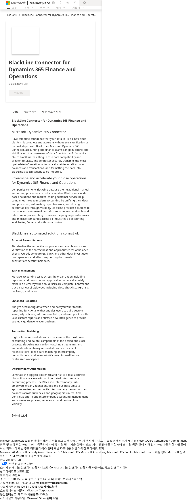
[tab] (17, 111)
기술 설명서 (77, 444)
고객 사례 (69, 440)
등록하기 (42, 444)
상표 (101, 467)
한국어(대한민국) (10, 459)
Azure (41, 452)
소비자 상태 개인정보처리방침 (18, 467)
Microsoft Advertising (93, 452)
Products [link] (11, 15)
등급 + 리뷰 (30, 111)
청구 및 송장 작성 (10, 444)
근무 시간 (82, 440)
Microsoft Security (26, 452)
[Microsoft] (16, 3)
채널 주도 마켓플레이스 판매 (35, 448)
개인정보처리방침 (74, 467)
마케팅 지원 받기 (59, 444)
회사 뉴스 (6, 456)
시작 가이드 (96, 440)
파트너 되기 (29, 444)
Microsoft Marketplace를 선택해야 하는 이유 (27, 440)
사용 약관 (92, 467)
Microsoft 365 (71, 452)
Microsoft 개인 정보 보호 (27, 456)
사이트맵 (43, 467)
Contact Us (55, 467)
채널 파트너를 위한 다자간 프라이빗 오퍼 (79, 448)
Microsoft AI (7, 452)
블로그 (59, 440)
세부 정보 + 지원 (51, 111)
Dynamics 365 (54, 452)
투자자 (47, 456)
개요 (15, 111)
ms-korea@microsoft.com (52, 482)
